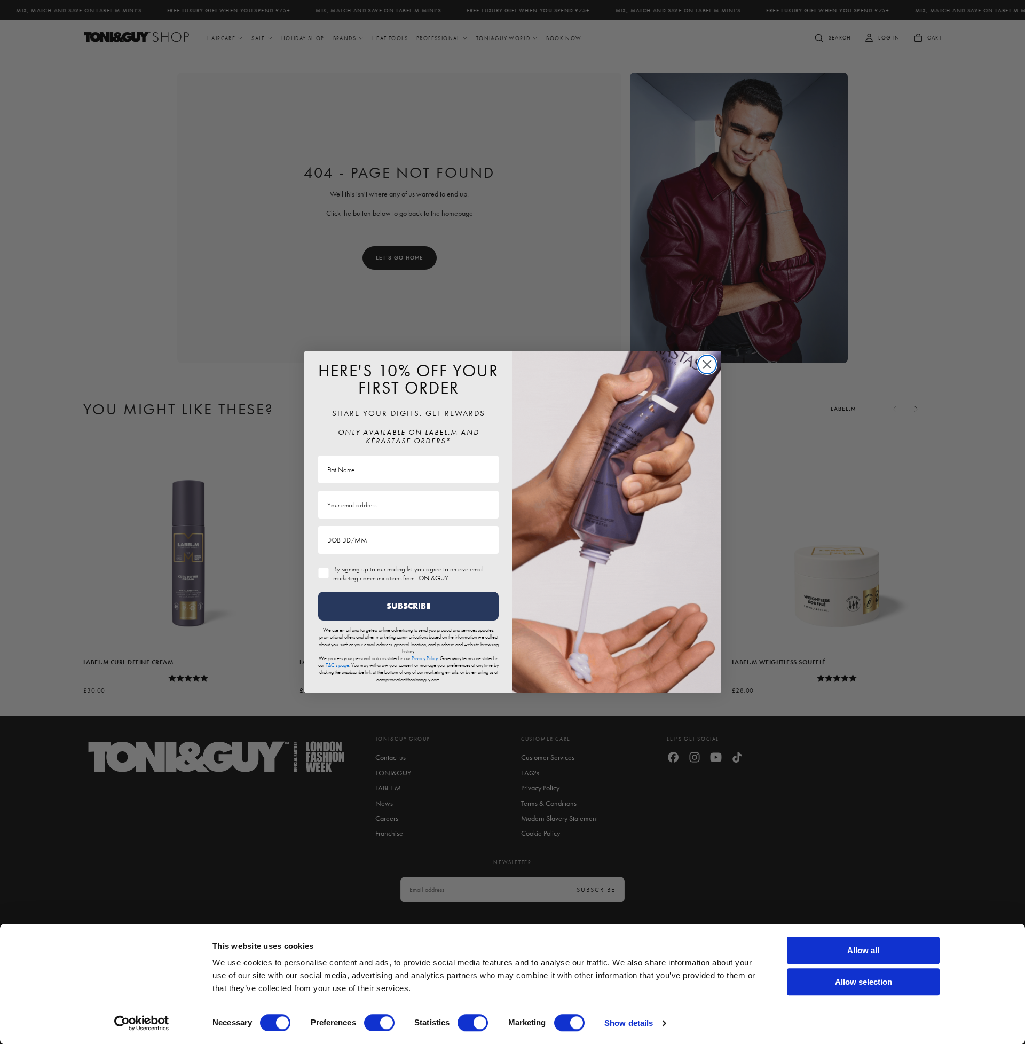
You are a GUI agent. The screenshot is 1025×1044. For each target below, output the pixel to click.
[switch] (379, 1022)
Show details (628, 1022)
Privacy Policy (425, 658)
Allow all (863, 950)
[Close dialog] (707, 364)
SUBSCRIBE (408, 605)
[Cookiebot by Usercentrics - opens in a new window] (141, 1023)
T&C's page (337, 665)
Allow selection (863, 981)
